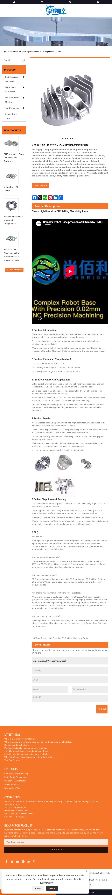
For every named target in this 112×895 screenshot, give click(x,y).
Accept (52, 888)
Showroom (14, 52)
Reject (38, 888)
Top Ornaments (12, 108)
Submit (102, 709)
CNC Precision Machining (12, 79)
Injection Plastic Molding (12, 99)
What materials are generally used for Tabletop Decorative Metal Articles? (38, 742)
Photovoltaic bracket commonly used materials (25, 748)
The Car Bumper (12, 760)
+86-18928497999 (19, 810)
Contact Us (90, 880)
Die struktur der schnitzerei (16, 745)
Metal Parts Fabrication (10, 89)
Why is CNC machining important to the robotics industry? (31, 757)
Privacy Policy (45, 883)
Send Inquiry (40, 185)
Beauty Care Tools (11, 116)
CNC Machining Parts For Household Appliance (14, 157)
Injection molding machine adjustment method (25, 754)
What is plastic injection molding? (19, 739)
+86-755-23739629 (17, 807)
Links (104, 880)
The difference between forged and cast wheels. (26, 751)
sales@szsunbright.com (22, 814)
